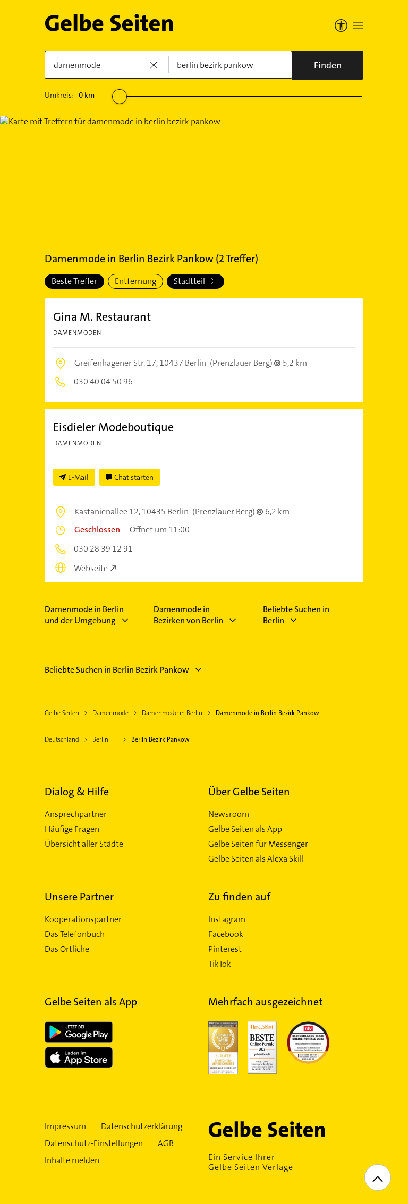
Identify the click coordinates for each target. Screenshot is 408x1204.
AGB (166, 1143)
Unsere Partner (79, 897)
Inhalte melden (72, 1160)
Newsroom (228, 814)
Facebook (225, 934)
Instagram (226, 919)
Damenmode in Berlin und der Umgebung (84, 615)
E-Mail (78, 477)
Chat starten (134, 477)
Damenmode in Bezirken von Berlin (188, 615)
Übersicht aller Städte (84, 844)
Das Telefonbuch (75, 934)
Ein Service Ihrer (250, 1162)
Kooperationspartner (83, 919)
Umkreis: (70, 95)
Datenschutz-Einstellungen (94, 1143)
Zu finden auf (239, 897)
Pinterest (225, 949)
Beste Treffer (74, 281)
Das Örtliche (67, 949)
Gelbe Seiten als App (245, 829)
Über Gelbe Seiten (249, 791)
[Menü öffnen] (358, 25)
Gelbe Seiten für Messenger (258, 844)
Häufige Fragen (72, 829)
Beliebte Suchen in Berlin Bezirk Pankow (117, 669)
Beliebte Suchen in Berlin (296, 615)
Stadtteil (190, 281)
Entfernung (135, 281)
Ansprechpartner (76, 814)
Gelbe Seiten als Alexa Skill (256, 859)
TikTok (219, 964)
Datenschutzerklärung (141, 1126)
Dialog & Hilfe (77, 791)
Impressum (65, 1126)
